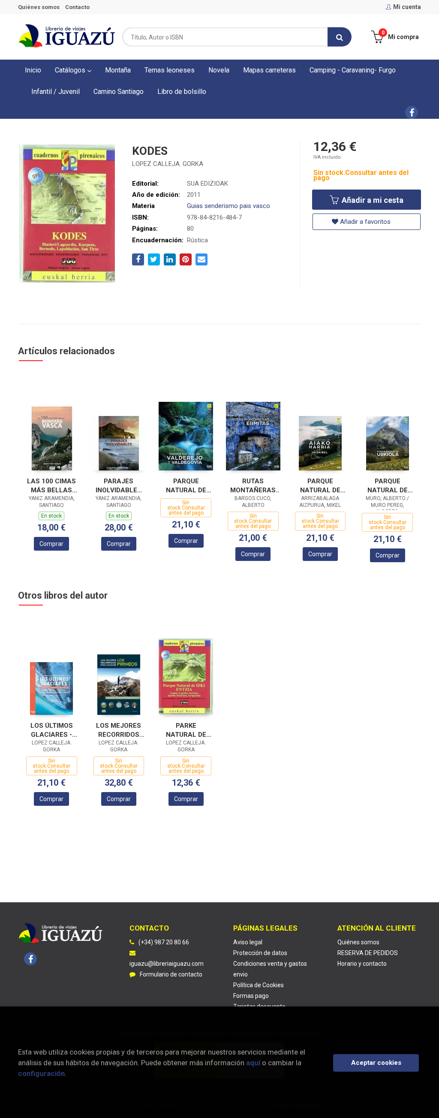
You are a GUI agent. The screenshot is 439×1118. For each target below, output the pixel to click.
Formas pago (251, 995)
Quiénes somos (39, 7)
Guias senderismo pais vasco (228, 206)
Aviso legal (247, 942)
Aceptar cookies (376, 1063)
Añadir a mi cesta (371, 200)
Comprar (51, 543)
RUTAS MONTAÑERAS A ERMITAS (253, 485)
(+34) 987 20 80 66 (163, 942)
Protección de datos (260, 952)
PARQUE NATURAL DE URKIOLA (387, 485)
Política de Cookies (258, 985)
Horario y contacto (362, 963)
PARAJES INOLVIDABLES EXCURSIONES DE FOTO (118, 485)
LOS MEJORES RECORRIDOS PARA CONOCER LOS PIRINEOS (119, 730)
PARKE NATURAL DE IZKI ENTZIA (186, 730)
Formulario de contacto (171, 974)
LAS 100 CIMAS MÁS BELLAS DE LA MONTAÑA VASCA (51, 485)
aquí (253, 1062)
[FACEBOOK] (411, 112)
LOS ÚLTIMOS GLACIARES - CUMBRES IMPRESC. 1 (51, 730)
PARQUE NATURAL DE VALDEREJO (186, 485)
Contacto (77, 7)
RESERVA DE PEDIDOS (367, 952)
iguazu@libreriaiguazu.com (166, 963)
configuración (41, 1073)
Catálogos (71, 70)
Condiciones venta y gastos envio (270, 969)
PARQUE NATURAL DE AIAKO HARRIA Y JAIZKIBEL (320, 485)
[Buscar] (340, 37)
